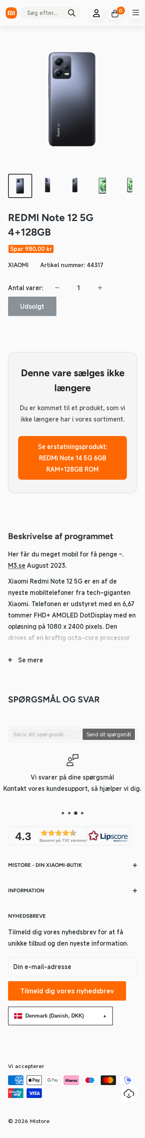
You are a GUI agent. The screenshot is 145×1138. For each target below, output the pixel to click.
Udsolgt (32, 306)
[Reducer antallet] (57, 287)
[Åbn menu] (135, 12)
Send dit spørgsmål (109, 734)
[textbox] (45, 734)
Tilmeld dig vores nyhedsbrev (67, 990)
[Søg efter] (72, 13)
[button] (69, 835)
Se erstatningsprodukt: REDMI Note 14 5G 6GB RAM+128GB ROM (73, 458)
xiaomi (18, 265)
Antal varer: (26, 288)
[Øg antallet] (99, 287)
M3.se (16, 565)
